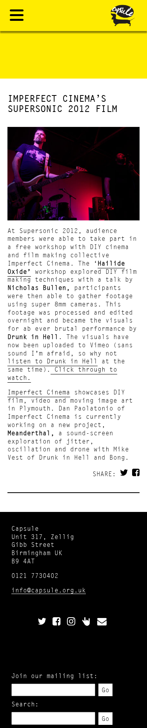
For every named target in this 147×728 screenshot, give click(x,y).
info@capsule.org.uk (48, 590)
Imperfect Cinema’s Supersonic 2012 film (62, 103)
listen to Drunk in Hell (52, 361)
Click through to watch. (62, 373)
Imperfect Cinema (38, 392)
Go (105, 689)
